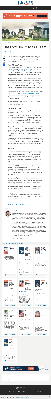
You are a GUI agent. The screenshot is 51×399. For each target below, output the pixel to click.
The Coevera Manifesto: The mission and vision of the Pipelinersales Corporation (12, 313)
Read (8, 8)
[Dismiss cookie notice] (49, 396)
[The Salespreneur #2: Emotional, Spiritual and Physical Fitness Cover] (21, 313)
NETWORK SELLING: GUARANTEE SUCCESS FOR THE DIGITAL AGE (43, 250)
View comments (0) (21, 204)
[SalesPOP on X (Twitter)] (13, 238)
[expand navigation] (33, 8)
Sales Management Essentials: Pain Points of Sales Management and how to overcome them (28, 286)
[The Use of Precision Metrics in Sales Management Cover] (6, 342)
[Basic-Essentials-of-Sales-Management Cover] (6, 250)
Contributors (22, 8)
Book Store (28, 8)
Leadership (10, 42)
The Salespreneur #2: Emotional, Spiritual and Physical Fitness (28, 313)
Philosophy (29, 391)
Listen (12, 8)
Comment (11, 204)
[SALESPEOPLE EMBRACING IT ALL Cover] (37, 283)
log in (9, 379)
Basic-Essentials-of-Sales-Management (11, 249)
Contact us (34, 391)
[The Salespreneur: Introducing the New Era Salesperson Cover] (37, 313)
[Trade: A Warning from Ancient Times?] (25, 31)
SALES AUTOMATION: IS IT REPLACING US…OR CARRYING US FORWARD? (12, 285)
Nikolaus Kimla (27, 42)
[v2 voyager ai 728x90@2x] (25, 368)
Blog (6, 42)
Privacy (14, 391)
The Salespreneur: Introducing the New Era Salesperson (44, 313)
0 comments (9, 51)
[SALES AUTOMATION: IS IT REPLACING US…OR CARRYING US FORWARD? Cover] (6, 284)
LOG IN (47, 8)
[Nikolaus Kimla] (8, 213)
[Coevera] (21, 388)
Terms (10, 391)
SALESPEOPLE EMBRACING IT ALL (44, 283)
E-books (16, 8)
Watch (4, 8)
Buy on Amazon (10, 275)
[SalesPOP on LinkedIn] (17, 238)
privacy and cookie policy (25, 397)
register (12, 379)
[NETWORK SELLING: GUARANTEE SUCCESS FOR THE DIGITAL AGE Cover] (37, 250)
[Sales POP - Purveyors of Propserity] (25, 3)
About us (40, 391)
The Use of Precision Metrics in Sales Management (12, 343)
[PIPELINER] (36, 8)
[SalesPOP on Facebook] (21, 238)
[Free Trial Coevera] (25, 16)
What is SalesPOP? (21, 391)
